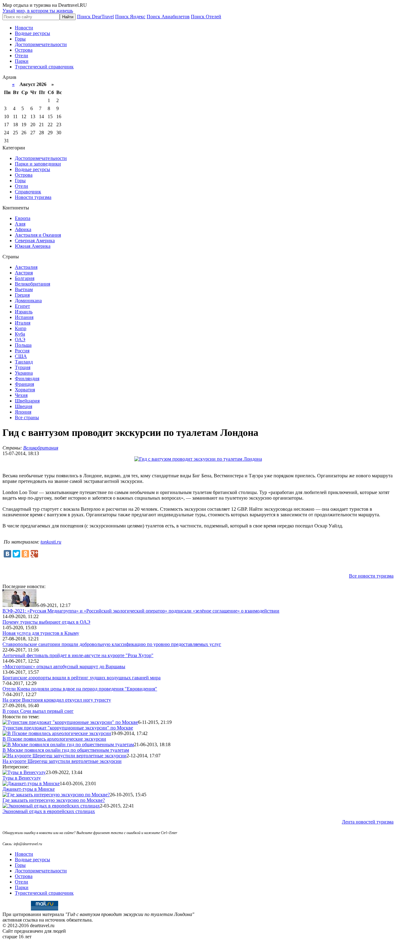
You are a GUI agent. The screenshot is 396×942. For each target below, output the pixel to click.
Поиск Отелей (206, 16)
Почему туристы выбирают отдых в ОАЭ (46, 622)
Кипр (20, 328)
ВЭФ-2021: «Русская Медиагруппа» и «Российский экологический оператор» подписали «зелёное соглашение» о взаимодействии (140, 610)
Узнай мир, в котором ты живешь (37, 10)
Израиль (23, 311)
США (21, 356)
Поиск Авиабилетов (168, 16)
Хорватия (25, 389)
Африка (23, 229)
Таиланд (24, 361)
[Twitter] (16, 553)
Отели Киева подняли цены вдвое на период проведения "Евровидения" (79, 688)
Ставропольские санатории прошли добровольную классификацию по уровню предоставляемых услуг (111, 644)
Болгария (24, 278)
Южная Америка (32, 246)
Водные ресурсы (32, 33)
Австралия (26, 267)
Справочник (28, 191)
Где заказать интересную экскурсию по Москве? (53, 800)
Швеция (23, 406)
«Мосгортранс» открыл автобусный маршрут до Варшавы (63, 666)
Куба (20, 334)
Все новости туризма (371, 576)
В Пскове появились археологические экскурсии (54, 739)
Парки (21, 61)
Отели (21, 55)
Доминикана (28, 300)
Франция (24, 384)
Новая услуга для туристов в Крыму (40, 633)
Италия (22, 322)
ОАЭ (20, 339)
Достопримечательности (41, 44)
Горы (20, 38)
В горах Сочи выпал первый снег (38, 711)
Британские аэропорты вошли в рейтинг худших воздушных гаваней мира (81, 677)
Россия (22, 350)
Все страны (27, 417)
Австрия (24, 272)
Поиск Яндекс (130, 16)
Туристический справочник (44, 66)
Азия (20, 223)
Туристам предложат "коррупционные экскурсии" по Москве (67, 727)
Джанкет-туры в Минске (28, 789)
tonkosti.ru (51, 541)
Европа (22, 218)
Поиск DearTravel (95, 16)
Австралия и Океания (38, 235)
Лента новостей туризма (368, 821)
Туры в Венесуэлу (21, 778)
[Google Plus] (34, 553)
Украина (24, 373)
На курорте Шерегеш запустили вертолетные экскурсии (62, 761)
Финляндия (27, 378)
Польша (23, 345)
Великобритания (32, 283)
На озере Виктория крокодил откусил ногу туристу (56, 700)
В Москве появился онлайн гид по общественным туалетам (65, 750)
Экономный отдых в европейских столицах (48, 811)
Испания (24, 317)
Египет (22, 306)
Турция (22, 367)
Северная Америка (35, 240)
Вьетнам (24, 289)
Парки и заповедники (38, 163)
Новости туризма (33, 197)
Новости (24, 27)
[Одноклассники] (25, 553)
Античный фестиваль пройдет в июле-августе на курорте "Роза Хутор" (77, 655)
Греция (22, 295)
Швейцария (27, 400)
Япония (23, 412)
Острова (23, 50)
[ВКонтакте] (7, 553)
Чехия (21, 395)
